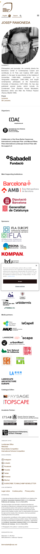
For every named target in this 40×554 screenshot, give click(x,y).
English (5, 16)
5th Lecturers (5, 100)
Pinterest (7, 476)
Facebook (7, 466)
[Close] (36, 265)
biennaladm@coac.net (9, 544)
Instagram (7, 459)
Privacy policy (30, 491)
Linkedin (7, 463)
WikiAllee (4, 446)
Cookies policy (17, 491)
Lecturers (4, 98)
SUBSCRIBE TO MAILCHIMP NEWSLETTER (20, 483)
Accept (20, 281)
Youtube (7, 470)
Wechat (7, 480)
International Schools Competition (13, 451)
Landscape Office (7, 444)
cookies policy (11, 276)
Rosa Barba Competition (9, 449)
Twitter (6, 473)
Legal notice (5, 491)
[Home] (3, 7)
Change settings (20, 286)
